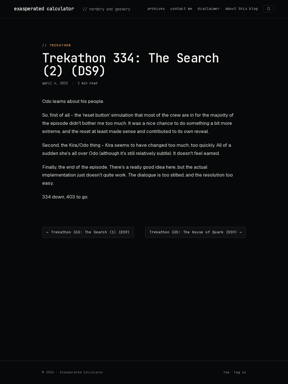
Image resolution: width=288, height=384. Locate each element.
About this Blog (241, 8)
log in (240, 372)
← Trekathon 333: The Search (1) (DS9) (88, 232)
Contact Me (181, 8)
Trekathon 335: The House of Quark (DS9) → (195, 232)
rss (227, 372)
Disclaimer (208, 8)
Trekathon (60, 45)
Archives (156, 8)
